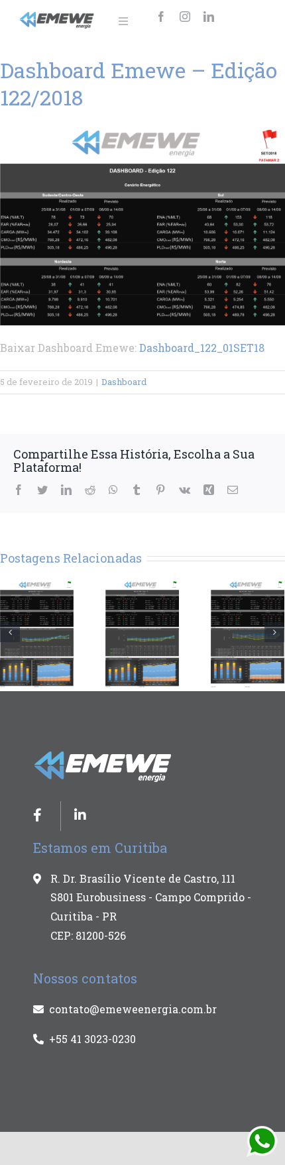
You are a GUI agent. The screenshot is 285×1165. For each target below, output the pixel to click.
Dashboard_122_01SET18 (201, 348)
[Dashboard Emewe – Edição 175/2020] (247, 632)
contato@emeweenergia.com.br (133, 1009)
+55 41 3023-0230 (92, 1039)
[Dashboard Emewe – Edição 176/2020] (142, 632)
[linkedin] (208, 16)
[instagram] (185, 16)
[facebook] (161, 16)
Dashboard (123, 382)
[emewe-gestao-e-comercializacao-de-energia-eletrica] (57, 17)
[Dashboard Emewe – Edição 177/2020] (37, 632)
